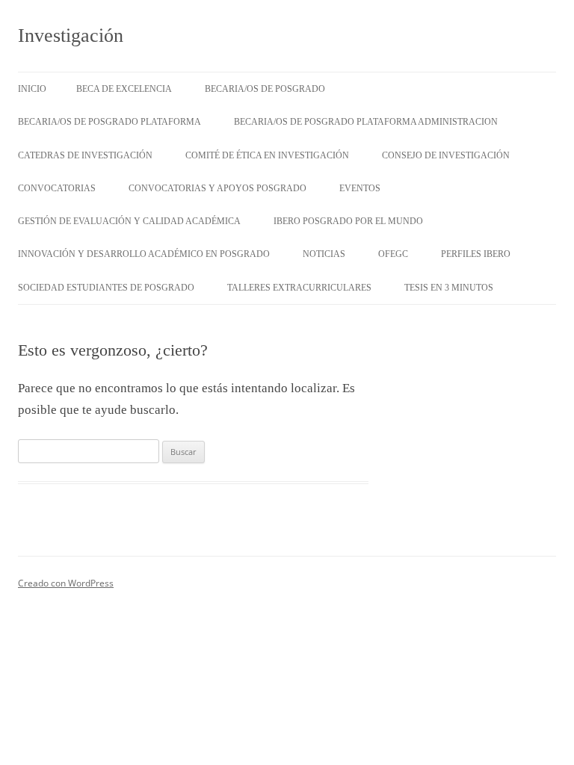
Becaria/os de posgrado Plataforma (109, 122)
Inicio (32, 89)
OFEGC (393, 254)
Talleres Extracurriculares (299, 287)
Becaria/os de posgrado (265, 89)
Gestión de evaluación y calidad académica (129, 221)
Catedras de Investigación (85, 155)
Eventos (359, 188)
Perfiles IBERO (475, 254)
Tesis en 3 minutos (448, 287)
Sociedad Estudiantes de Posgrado (106, 287)
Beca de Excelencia (124, 89)
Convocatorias (57, 188)
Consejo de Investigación (446, 155)
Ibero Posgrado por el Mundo (348, 221)
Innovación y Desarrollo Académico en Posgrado (144, 254)
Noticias (324, 254)
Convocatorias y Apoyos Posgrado (217, 188)
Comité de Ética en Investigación (267, 155)
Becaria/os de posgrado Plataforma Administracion (366, 122)
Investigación (70, 35)
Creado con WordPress (66, 583)
